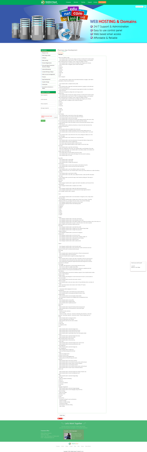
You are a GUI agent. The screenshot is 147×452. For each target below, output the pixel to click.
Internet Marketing (46, 69)
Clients (66, 446)
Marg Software (88, 446)
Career (62, 446)
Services (76, 2)
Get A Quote (102, 2)
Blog (75, 446)
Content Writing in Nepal (47, 71)
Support (90, 2)
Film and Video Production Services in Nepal (48, 66)
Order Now (62, 415)
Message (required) (45, 108)
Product (44, 77)
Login (78, 446)
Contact (95, 2)
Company (68, 2)
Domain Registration (47, 63)
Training (83, 2)
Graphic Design (45, 82)
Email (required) (44, 99)
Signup (82, 446)
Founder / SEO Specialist (70, 431)
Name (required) (44, 95)
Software (44, 58)
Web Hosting (45, 60)
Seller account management (48, 74)
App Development (46, 79)
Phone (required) (44, 103)
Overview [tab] (60, 54)
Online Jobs (44, 84)
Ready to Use (45, 52)
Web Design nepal (46, 55)
